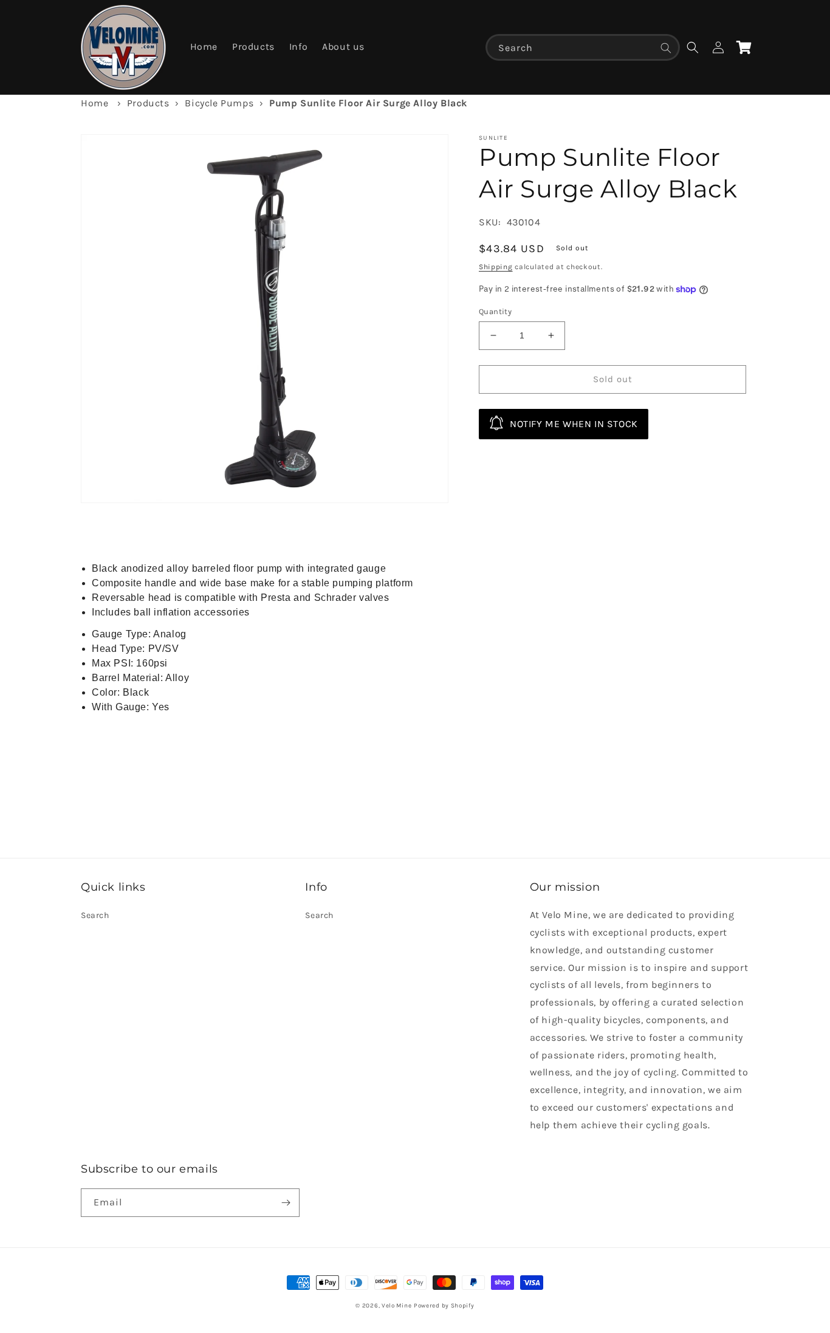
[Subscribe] (285, 1202)
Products (148, 103)
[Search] (666, 48)
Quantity (495, 311)
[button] (692, 47)
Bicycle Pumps (219, 103)
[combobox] (582, 47)
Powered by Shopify (444, 1305)
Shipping (496, 266)
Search (95, 915)
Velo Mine (396, 1305)
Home (94, 103)
